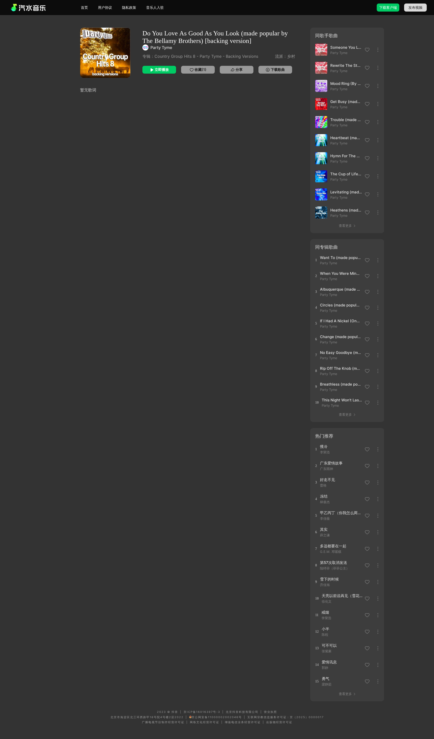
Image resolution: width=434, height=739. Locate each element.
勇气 (325, 678)
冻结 (324, 496)
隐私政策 (129, 7)
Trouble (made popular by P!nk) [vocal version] (346, 119)
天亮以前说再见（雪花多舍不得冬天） (342, 595)
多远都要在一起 (333, 546)
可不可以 (329, 645)
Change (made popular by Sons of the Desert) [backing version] (340, 336)
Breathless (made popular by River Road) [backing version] (340, 384)
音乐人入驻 (155, 7)
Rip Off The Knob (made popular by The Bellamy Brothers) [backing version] (340, 368)
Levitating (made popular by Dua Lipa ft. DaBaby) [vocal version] (346, 192)
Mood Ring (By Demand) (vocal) (346, 83)
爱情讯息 (329, 662)
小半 (325, 628)
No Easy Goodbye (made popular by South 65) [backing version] (340, 352)
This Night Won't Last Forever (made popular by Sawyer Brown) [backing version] (342, 400)
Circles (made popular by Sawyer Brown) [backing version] (340, 305)
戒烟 (325, 612)
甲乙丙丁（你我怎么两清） (340, 512)
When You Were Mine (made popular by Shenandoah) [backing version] (340, 273)
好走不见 (327, 479)
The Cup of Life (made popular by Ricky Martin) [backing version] (346, 174)
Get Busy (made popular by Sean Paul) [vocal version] (346, 101)
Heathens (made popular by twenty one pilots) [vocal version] (346, 210)
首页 (84, 7)
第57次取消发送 (333, 562)
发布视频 (415, 7)
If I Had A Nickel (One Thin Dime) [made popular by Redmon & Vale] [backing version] (340, 321)
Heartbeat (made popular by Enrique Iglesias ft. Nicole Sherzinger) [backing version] (346, 137)
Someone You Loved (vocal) (346, 47)
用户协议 (105, 7)
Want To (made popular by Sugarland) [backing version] (340, 257)
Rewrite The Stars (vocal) (346, 65)
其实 (324, 529)
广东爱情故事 (331, 463)
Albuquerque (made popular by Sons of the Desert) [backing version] (340, 289)
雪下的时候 (329, 579)
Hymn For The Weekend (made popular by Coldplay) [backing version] (346, 155)
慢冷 (324, 446)
